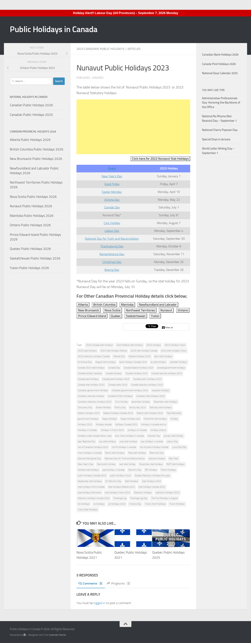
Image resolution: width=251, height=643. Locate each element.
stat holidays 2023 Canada (91, 486)
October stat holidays (88, 469)
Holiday (174, 418)
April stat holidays (163, 356)
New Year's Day (85, 464)
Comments (92, 583)
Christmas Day (111, 262)
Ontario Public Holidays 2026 (30, 225)
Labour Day (112, 231)
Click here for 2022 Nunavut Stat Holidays (160, 158)
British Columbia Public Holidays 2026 (36, 149)
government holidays (88, 418)
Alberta (83, 304)
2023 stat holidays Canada (144, 350)
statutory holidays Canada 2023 (94, 498)
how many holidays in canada (129, 435)
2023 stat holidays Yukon (173, 350)
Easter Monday (112, 192)
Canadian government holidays (93, 390)
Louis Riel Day (179, 447)
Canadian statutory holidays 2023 (94, 401)
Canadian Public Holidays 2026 (31, 105)
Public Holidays (168, 469)
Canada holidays (114, 373)
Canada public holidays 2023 (147, 379)
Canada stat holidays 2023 (91, 384)
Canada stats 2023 (117, 384)
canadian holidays (160, 390)
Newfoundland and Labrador (158, 304)
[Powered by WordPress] (24, 635)
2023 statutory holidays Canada (94, 356)
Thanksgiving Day (112, 246)
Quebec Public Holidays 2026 (30, 249)
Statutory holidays (143, 492)
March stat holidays (115, 452)
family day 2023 (137, 407)
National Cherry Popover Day (219, 130)
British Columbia (104, 304)
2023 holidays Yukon (175, 345)
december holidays (141, 401)
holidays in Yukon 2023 (112, 430)
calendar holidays (178, 362)
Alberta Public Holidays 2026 (30, 140)
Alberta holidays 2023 (140, 356)
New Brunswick (88, 310)
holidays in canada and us (153, 424)
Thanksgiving (119, 498)
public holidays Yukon (120, 475)
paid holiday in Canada (114, 469)
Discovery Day (85, 407)
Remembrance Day (111, 254)
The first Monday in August (164, 498)
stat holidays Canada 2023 (151, 486)
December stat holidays (165, 401)
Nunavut (166, 310)
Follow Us (169, 327)
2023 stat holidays (87, 350)
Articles (134, 49)
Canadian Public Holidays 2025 (31, 115)
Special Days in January (216, 139)
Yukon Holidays (177, 504)
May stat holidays (137, 452)
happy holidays (109, 418)
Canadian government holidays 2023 (130, 390)
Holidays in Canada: (87, 430)
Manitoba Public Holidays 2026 (32, 216)
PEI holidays (151, 469)
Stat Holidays (131, 481)
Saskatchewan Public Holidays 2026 (35, 258)
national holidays (156, 458)
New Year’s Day (112, 176)
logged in (99, 603)
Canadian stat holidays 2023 (150, 396)
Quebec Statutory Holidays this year (152, 475)
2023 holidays (153, 345)
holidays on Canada (137, 430)
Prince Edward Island (92, 316)
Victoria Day (112, 200)
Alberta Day (119, 356)
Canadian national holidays (91, 396)
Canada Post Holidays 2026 (219, 64)
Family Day (120, 407)
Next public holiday (106, 464)
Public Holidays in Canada (53, 29)
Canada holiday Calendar (90, 373)
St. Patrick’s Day (113, 481)
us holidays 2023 (117, 504)
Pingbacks (120, 583)
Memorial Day (157, 452)
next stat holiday (127, 464)
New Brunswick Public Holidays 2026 (36, 159)
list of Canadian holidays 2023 (93, 447)
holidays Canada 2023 (126, 424)
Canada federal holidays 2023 (138, 367)
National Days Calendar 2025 (220, 73)
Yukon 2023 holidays (155, 504)
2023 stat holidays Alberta (113, 350)
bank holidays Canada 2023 (133, 362)
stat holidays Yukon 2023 (117, 492)
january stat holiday (173, 435)
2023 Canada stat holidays (99, 345)
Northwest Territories (140, 310)
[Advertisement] (133, 126)
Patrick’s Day (134, 469)
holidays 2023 (85, 424)
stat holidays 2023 (151, 481)
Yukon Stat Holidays (87, 509)
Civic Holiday (112, 223)
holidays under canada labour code (94, 435)
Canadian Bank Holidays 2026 (220, 54)
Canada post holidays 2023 (115, 379)
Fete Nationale (174, 413)
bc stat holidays (158, 362)
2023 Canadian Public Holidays (100, 49)
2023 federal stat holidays (129, 345)
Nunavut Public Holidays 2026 (31, 206)
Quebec (116, 316)
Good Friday (112, 184)
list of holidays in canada (124, 447)
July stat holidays (107, 441)
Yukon (155, 316)
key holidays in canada (152, 441)
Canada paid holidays (88, 379)
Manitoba (127, 304)
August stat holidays (105, 362)
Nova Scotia (112, 310)
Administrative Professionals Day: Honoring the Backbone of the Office (221, 102)
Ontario (183, 310)
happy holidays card (130, 418)
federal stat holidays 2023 (150, 413)
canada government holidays (171, 367)
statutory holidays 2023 (167, 492)
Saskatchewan (136, 316)
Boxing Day (112, 270)
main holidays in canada (89, 452)
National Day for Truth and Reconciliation (112, 238)
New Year (173, 458)
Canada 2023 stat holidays (91, 367)
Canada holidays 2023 (137, 373)
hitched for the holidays (155, 418)
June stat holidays (128, 441)
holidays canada (104, 424)
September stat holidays (90, 481)
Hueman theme (57, 634)
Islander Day (154, 435)
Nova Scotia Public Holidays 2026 (33, 197)
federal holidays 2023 (89, 413)
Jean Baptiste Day (86, 441)
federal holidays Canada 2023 (118, 413)
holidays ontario (158, 430)
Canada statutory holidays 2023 (147, 384)
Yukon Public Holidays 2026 (29, 268)
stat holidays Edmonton (89, 492)
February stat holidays (161, 407)
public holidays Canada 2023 (92, 475)
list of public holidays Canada (154, 447)
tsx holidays (84, 504)
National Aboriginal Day (89, 458)
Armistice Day (85, 362)
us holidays (99, 504)
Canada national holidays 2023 (166, 373)
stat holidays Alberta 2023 (121, 486)
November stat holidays (151, 464)
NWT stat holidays (175, 464)
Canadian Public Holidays (120, 396)
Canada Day (112, 207)
